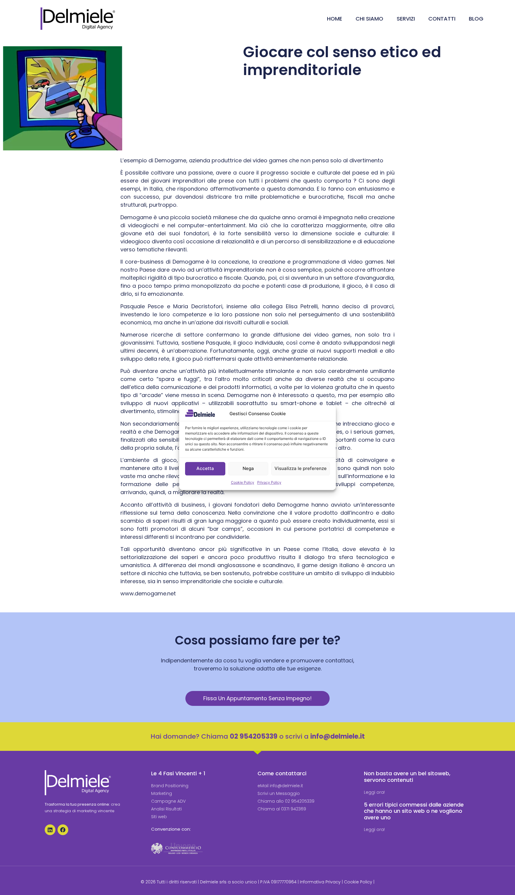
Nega (248, 468)
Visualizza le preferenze (300, 468)
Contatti (441, 18)
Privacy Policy (269, 482)
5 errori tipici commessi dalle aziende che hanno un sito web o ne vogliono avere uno (414, 811)
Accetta (205, 468)
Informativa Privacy (320, 882)
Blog (476, 18)
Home (334, 18)
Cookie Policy (242, 482)
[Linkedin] (50, 829)
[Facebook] (63, 829)
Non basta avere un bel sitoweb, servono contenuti (407, 777)
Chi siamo (369, 18)
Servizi (406, 18)
